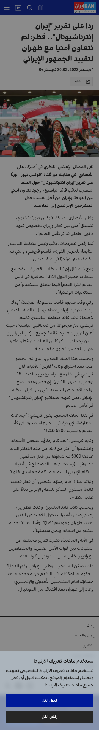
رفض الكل (49, 717)
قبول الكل (49, 701)
